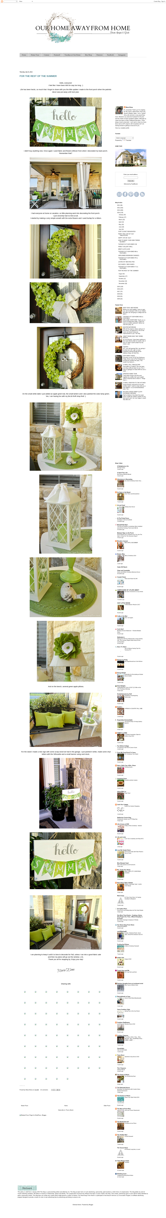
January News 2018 (130, 1024)
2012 (118, 207)
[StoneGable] (67, 1047)
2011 (118, 205)
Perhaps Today (121, 467)
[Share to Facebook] (58, 1090)
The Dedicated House (123, 1087)
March (121, 219)
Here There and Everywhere (132, 494)
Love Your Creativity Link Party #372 (134, 838)
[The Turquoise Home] (57, 1036)
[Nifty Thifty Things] (46, 1080)
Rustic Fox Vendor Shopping (132, 806)
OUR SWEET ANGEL (129, 355)
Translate (128, 140)
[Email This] (52, 1090)
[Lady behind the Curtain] (35, 1036)
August (121, 273)
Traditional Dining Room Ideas (125, 1175)
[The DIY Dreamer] (46, 1025)
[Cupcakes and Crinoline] (67, 993)
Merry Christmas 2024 (130, 555)
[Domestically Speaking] (67, 1014)
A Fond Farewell (129, 1136)
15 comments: (44, 1090)
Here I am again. (129, 617)
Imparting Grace (122, 778)
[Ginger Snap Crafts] (46, 1036)
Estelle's (119, 707)
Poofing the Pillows (123, 944)
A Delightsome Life (123, 466)
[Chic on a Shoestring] (46, 1058)
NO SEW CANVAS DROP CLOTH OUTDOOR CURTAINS (132, 392)
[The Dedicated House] (46, 1003)
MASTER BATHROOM (129, 327)
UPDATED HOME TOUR (130, 373)
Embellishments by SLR (124, 694)
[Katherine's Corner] (25, 1047)
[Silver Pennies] (78, 1069)
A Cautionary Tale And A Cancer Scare (127, 747)
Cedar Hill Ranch (122, 567)
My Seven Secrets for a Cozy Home (134, 591)
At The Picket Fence (123, 518)
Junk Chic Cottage (122, 804)
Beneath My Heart (122, 525)
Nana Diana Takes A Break (125, 882)
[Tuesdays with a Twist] (88, 1003)
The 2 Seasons (121, 1068)
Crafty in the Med (122, 616)
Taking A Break (121, 1069)
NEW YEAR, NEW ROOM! (130, 307)
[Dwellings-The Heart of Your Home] (25, 993)
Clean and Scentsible (123, 570)
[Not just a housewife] (57, 1014)
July (120, 229)
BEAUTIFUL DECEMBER (131, 542)
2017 (118, 291)
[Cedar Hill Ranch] (78, 1025)
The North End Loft (123, 1121)
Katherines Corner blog (124, 817)
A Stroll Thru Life (122, 472)
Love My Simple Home (124, 850)
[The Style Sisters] (25, 1036)
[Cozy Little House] (78, 1014)
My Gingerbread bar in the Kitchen (133, 661)
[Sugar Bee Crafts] (25, 1025)
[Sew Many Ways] (25, 1003)
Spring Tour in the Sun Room (132, 1011)
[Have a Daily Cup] (99, 1036)
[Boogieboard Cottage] (35, 993)
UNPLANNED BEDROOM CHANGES (128, 255)
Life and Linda (121, 837)
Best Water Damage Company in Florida (127, 920)
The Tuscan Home (122, 1148)
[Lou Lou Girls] (78, 1003)
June (120, 227)
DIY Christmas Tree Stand (131, 754)
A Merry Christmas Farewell (132, 946)
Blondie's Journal (122, 541)
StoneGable (120, 1048)
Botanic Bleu (121, 554)
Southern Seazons (122, 1035)
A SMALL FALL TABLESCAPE (131, 364)
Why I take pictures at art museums (126, 864)
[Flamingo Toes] (99, 1069)
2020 (118, 299)
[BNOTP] (88, 1014)
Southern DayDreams (123, 1022)
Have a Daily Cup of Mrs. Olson (126, 765)
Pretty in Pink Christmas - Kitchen (133, 825)
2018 (118, 294)
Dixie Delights (121, 686)
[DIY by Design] (78, 1036)
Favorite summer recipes (131, 780)
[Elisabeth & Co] (25, 1014)
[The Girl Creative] (35, 1080)
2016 (118, 289)
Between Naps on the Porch (125, 533)
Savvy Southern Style (123, 1009)
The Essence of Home (123, 1095)
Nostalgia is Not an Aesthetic (124, 520)
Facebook (110, 55)
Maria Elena (129, 107)
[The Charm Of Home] (67, 1058)
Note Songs (120, 895)
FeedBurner (134, 184)
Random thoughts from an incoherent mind (130, 983)
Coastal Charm (121, 577)
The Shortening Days (130, 1076)
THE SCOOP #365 (122, 1050)
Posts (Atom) (69, 1110)
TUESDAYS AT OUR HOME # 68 (127, 244)
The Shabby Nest (122, 1135)
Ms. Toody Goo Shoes (123, 869)
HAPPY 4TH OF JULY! (124, 238)
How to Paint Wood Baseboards (133, 998)
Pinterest (100, 55)
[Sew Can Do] (35, 1003)
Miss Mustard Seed (123, 863)
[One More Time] (99, 1058)
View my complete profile (122, 128)
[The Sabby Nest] (25, 1058)
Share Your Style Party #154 (132, 1097)
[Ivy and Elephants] (88, 1036)
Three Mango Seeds (123, 1161)
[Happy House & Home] (46, 993)
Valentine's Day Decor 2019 (132, 1056)
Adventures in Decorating (124, 479)
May (120, 224)
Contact (46, 55)
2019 (118, 296)
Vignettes (125, 346)
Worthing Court (121, 1173)
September (122, 276)
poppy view (120, 957)
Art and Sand (121, 505)
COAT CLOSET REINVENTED (126, 231)
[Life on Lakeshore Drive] (25, 1069)
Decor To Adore (121, 647)
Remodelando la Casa (123, 996)
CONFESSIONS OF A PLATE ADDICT (128, 590)
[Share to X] (56, 1090)
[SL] (57, 1080)
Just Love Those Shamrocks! (132, 1110)
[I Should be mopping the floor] (57, 1003)
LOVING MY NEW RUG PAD (126, 262)
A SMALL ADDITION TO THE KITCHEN (134, 382)
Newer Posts (24, 1105)
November (122, 281)
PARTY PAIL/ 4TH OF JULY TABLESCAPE (126, 234)
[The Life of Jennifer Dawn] (88, 1025)
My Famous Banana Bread (124, 474)
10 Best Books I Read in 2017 (132, 604)
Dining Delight (121, 673)
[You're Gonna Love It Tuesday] (99, 1003)
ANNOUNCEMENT (122, 926)
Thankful (127, 1162)
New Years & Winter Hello (131, 985)
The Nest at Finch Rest (124, 1108)
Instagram (121, 55)
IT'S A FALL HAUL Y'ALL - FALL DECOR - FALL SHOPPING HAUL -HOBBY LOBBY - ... (134, 1038)
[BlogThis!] (54, 1090)
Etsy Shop (88, 55)
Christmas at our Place (130, 1123)
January (121, 214)
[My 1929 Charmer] (67, 1069)
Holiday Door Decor (130, 507)
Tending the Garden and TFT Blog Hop (127, 819)
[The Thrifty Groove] (35, 1058)
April (120, 222)
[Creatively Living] (88, 993)
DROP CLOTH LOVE (124, 249)
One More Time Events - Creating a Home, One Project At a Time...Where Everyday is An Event (129, 917)
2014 (118, 212)
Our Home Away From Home (125, 925)
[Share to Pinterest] (59, 1090)
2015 (118, 286)
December (122, 283)
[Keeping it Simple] (67, 1080)
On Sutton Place (122, 908)
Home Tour (35, 55)
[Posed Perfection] (99, 1025)
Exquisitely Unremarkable (124, 720)
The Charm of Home (123, 1074)
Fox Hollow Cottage (123, 746)
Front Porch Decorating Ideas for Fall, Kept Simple (130, 910)
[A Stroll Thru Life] (99, 1014)
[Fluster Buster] (67, 1036)
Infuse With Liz (121, 791)
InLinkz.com (22, 1085)
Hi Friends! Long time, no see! (132, 1149)
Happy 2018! (128, 959)
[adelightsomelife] (35, 1047)
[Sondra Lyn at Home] (57, 1069)
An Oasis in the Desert (123, 492)
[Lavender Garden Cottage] (35, 1025)
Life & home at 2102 (123, 824)
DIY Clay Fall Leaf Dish (131, 972)
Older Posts (107, 1105)
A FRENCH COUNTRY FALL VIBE (133, 708)
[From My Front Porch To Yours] (46, 1047)
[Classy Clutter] (88, 1058)
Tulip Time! (127, 793)
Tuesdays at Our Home (73, 55)
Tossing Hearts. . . (129, 767)
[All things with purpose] (57, 1047)
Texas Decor (120, 1055)
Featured (57, 55)
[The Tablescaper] (35, 1069)
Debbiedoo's (121, 637)
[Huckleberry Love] (57, 993)
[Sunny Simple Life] (88, 1069)
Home (24, 55)
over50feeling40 (122, 931)
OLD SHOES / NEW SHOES (126, 264)
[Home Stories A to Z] (99, 993)
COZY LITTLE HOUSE (123, 603)
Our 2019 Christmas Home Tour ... (133, 481)
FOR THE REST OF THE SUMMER (38, 76)
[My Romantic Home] (57, 1058)
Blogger (91, 1204)
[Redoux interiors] (78, 1047)
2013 (118, 210)
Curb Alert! (120, 629)
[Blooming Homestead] (25, 1080)
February (121, 217)
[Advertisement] (55, 64)
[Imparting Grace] (99, 1047)
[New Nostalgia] (35, 1014)
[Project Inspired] (78, 993)
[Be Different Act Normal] (78, 1058)
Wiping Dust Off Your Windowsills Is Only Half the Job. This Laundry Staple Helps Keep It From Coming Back (130, 640)
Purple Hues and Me (123, 970)
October (121, 278)
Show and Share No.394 (131, 578)
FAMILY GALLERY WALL (125, 246)
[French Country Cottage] (88, 1047)
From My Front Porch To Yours (126, 752)
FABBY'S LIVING (122, 733)
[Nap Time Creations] (46, 1014)
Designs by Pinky (122, 660)
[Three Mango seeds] (46, 1069)
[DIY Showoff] (67, 1003)
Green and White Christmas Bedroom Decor (128, 572)
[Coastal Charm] (57, 1025)
